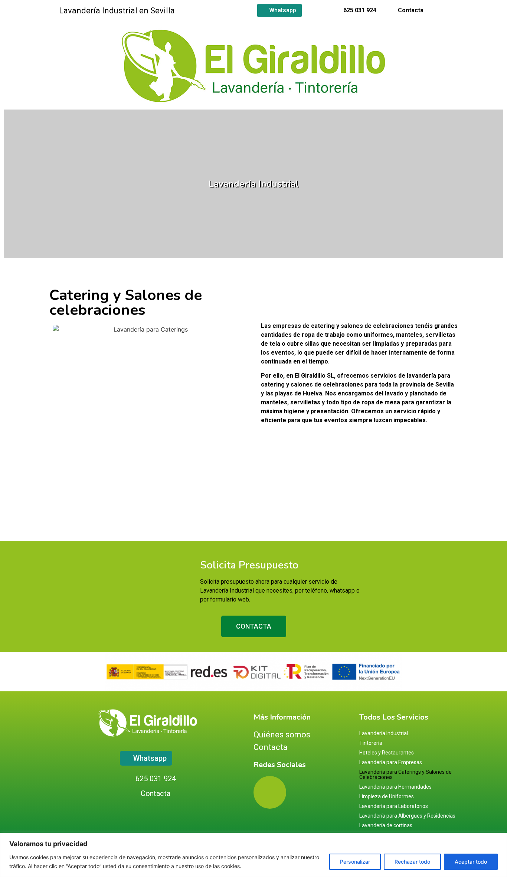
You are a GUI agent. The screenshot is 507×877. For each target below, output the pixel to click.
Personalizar (355, 861)
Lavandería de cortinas (385, 825)
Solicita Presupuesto (249, 565)
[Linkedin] (454, 10)
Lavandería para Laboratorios (393, 806)
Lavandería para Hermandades (395, 787)
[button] (12, 178)
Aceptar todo (471, 861)
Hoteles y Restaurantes (386, 753)
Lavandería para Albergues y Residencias (407, 816)
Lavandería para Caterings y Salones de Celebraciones (405, 774)
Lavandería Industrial (254, 184)
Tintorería (370, 743)
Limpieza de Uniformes (386, 796)
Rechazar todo (412, 861)
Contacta (271, 747)
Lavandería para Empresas (390, 762)
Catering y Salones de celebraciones (125, 302)
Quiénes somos (282, 734)
